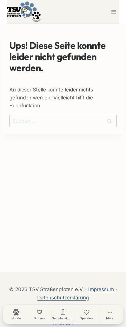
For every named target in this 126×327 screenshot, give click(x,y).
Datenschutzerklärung (62, 298)
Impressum (101, 289)
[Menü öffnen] (113, 11)
